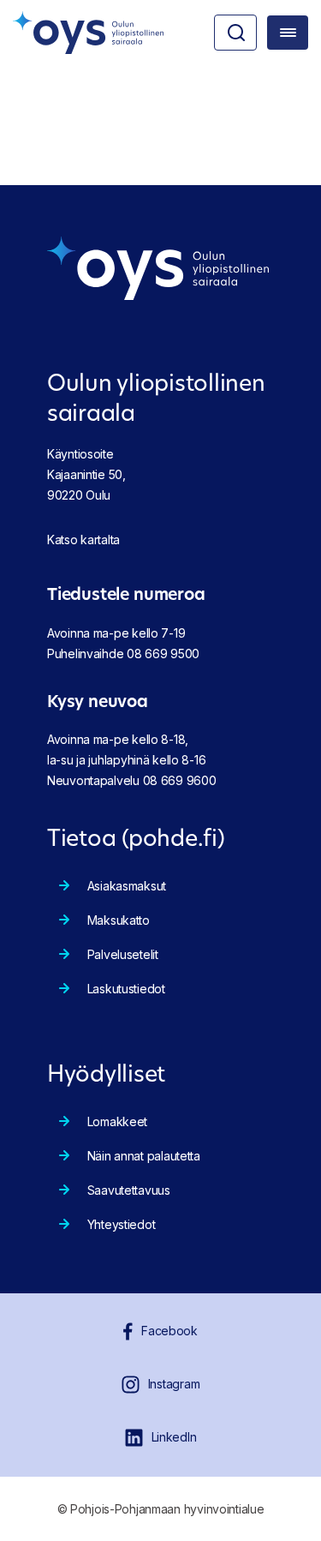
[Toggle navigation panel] (287, 32)
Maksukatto (118, 920)
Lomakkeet (117, 1121)
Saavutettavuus (128, 1190)
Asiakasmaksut (126, 885)
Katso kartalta (83, 539)
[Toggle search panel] (235, 33)
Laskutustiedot (126, 988)
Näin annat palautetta (143, 1155)
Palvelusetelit (122, 954)
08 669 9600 (180, 780)
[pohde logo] (88, 33)
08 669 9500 (163, 653)
